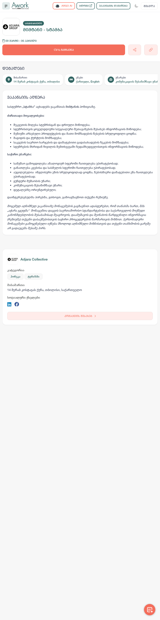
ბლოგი (84, 5)
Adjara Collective (34, 259)
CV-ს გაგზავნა (64, 49)
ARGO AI (66, 5)
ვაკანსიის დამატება (113, 5)
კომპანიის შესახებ (78, 316)
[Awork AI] (149, 609)
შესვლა (149, 6)
